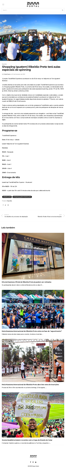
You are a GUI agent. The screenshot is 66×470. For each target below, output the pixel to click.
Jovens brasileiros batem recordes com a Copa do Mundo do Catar (27, 440)
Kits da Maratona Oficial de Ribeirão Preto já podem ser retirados (26, 282)
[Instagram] (33, 462)
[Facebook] (30, 462)
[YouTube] (35, 462)
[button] (62, 10)
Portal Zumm (7, 74)
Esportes (9, 201)
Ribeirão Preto (7, 197)
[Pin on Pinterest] (8, 205)
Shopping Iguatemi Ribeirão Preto (22, 197)
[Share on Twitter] (5, 205)
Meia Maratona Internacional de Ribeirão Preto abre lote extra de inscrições (30, 385)
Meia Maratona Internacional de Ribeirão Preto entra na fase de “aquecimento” (32, 331)
